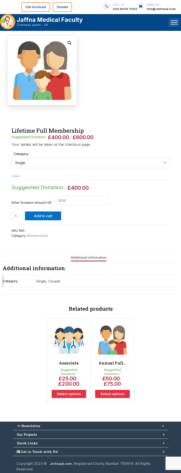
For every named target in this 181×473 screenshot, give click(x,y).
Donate (62, 7)
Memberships (37, 235)
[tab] (89, 257)
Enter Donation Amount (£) (31, 202)
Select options (69, 394)
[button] (70, 43)
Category (21, 154)
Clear (15, 176)
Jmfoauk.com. (61, 464)
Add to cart (43, 216)
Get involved (35, 7)
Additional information (89, 257)
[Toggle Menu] (174, 22)
